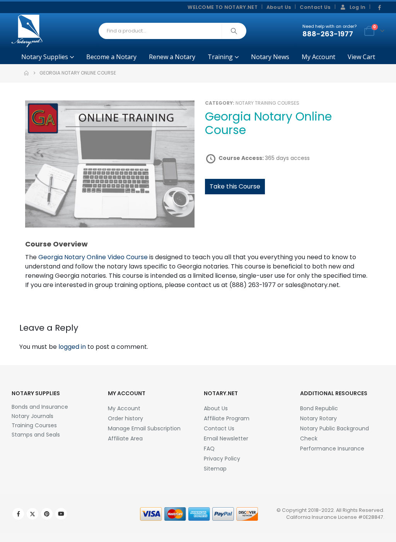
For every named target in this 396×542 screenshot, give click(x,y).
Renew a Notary (172, 57)
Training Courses (34, 425)
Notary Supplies (44, 57)
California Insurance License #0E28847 (334, 517)
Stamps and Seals (36, 434)
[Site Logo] (27, 31)
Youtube (61, 514)
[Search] (234, 31)
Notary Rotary (318, 418)
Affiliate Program (226, 418)
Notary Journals (32, 416)
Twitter (32, 514)
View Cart (361, 57)
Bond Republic (319, 408)
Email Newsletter (226, 438)
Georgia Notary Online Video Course (93, 257)
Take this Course (235, 186)
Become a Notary (111, 57)
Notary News (270, 57)
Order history (125, 418)
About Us (278, 7)
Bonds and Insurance (40, 407)
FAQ (209, 448)
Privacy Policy (222, 458)
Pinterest (47, 514)
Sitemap (215, 468)
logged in (72, 346)
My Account (318, 57)
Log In (358, 7)
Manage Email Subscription (144, 428)
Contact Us (315, 7)
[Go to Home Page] (26, 73)
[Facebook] (379, 8)
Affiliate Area (125, 438)
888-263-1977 (327, 34)
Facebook (18, 514)
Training (220, 57)
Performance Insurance (332, 448)
